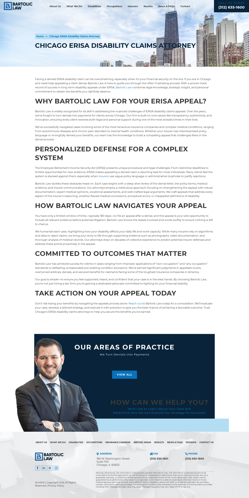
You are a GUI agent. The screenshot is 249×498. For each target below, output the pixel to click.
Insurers (133, 6)
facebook (37, 467)
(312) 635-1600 (231, 7)
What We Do (74, 6)
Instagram (56, 467)
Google (49, 467)
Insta (43, 467)
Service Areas (142, 442)
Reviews (191, 442)
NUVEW (40, 482)
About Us (55, 6)
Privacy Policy (56, 485)
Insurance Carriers (117, 442)
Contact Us (206, 442)
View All (124, 374)
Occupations (114, 6)
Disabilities (94, 6)
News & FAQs (166, 6)
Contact (185, 6)
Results (148, 6)
